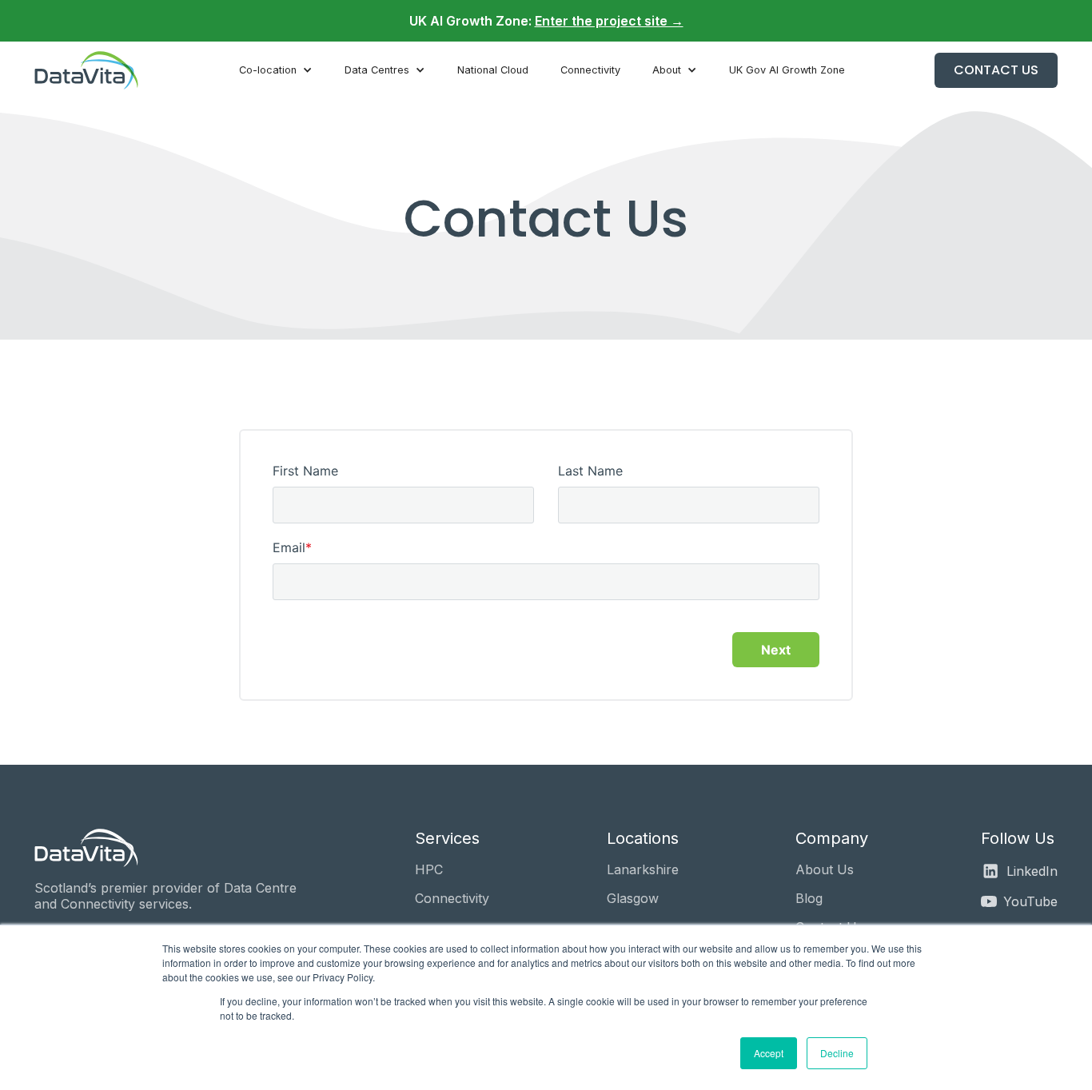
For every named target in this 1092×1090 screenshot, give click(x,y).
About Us (824, 869)
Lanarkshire (643, 869)
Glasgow (633, 898)
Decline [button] (837, 1053)
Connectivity (590, 70)
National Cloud (492, 70)
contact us (996, 70)
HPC (429, 869)
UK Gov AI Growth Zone (787, 70)
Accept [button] (768, 1053)
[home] (91, 70)
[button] (276, 70)
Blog (809, 898)
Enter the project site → (609, 21)
